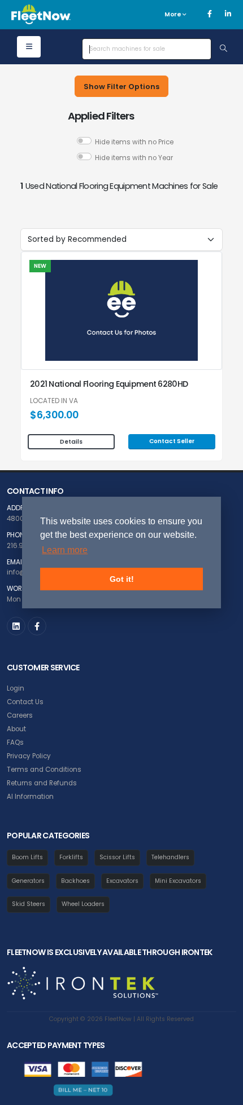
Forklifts (71, 857)
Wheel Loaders (83, 904)
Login (15, 688)
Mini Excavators (178, 881)
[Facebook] (210, 14)
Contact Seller (171, 441)
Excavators (122, 881)
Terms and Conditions (44, 769)
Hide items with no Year (134, 157)
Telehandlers (170, 857)
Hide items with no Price (134, 142)
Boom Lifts (27, 857)
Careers (20, 715)
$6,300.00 (54, 415)
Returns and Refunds (42, 783)
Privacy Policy (29, 756)
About (16, 728)
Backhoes (75, 881)
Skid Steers (28, 904)
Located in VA (54, 401)
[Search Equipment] (223, 49)
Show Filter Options (121, 86)
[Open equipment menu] (29, 47)
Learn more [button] (65, 550)
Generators (28, 881)
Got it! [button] (122, 579)
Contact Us (25, 701)
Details (71, 441)
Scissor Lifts (117, 857)
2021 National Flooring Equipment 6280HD (109, 384)
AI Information (30, 796)
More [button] (173, 14)
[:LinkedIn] (16, 626)
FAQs (15, 742)
